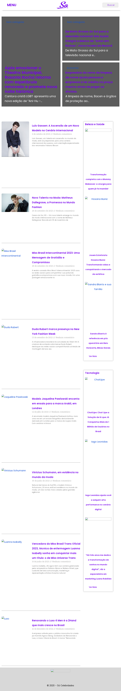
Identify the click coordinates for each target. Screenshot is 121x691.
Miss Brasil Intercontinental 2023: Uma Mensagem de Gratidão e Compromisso (56, 257)
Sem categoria (15, 22)
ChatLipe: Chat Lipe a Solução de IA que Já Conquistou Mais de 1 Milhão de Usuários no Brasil (98, 422)
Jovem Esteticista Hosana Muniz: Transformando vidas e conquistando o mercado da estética (98, 264)
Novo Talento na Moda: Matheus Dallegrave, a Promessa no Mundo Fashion (53, 202)
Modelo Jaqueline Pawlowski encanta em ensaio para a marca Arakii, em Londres (55, 403)
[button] (93, 356)
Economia (72, 67)
